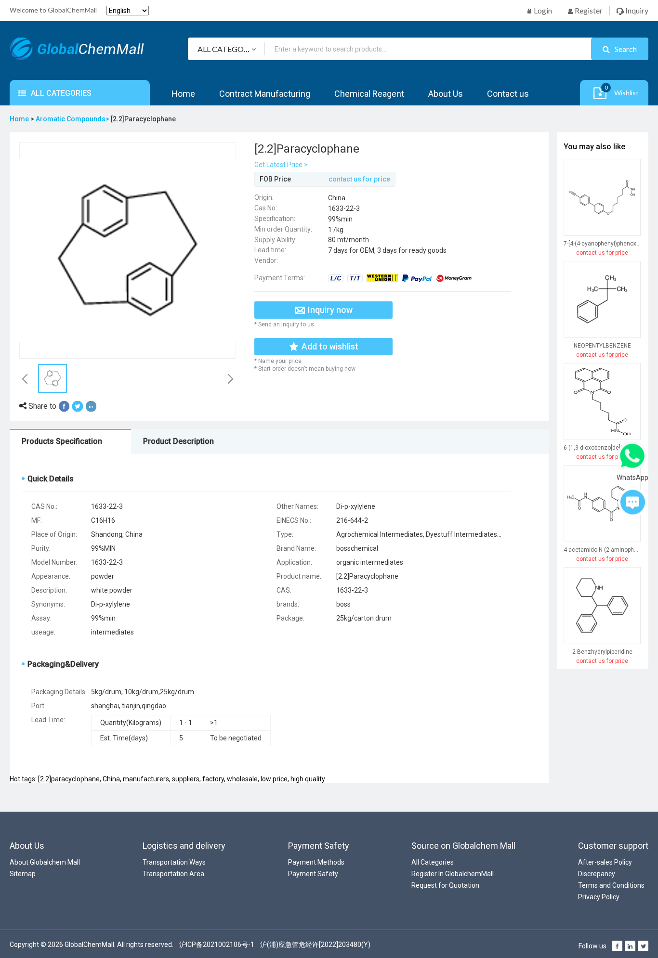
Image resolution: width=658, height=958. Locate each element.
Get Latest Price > (281, 164)
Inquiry (636, 10)
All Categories (432, 862)
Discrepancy (596, 874)
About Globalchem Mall (45, 862)
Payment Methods (316, 862)
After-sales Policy (605, 862)
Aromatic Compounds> (73, 119)
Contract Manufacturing (264, 94)
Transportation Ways (174, 862)
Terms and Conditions (611, 885)
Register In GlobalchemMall (452, 874)
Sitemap (23, 874)
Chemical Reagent (369, 94)
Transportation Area (173, 874)
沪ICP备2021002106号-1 (216, 944)
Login (542, 10)
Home (183, 94)
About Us (445, 94)
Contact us (508, 94)
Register (588, 10)
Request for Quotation (445, 885)
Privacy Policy (598, 897)
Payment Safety (313, 874)
